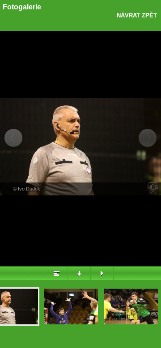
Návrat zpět (137, 15)
